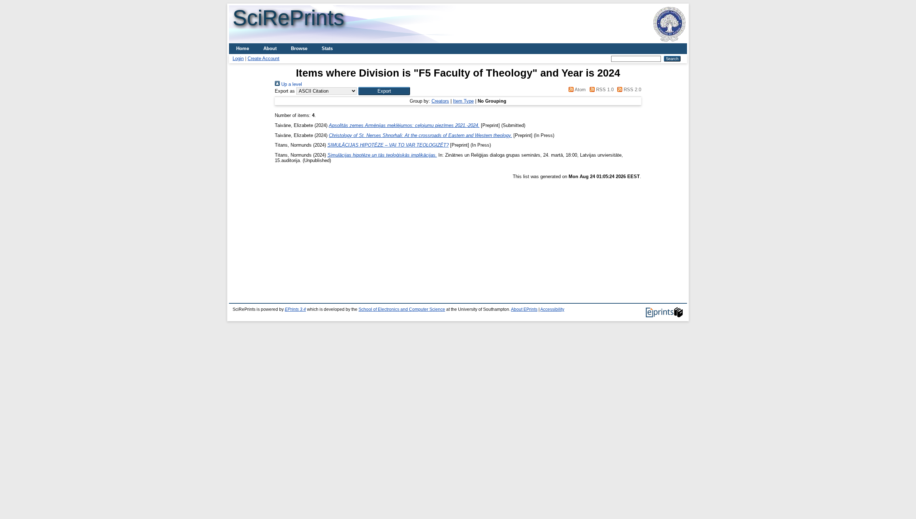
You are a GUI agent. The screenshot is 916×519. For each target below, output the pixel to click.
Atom (580, 89)
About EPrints (524, 309)
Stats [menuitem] (327, 48)
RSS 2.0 (631, 89)
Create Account (263, 58)
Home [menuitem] (242, 48)
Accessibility (552, 309)
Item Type (463, 101)
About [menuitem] (270, 48)
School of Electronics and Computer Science (402, 309)
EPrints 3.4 (295, 309)
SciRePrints (288, 18)
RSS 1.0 (604, 89)
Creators (440, 101)
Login (238, 58)
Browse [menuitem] (299, 48)
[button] (384, 91)
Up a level (291, 84)
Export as (285, 91)
